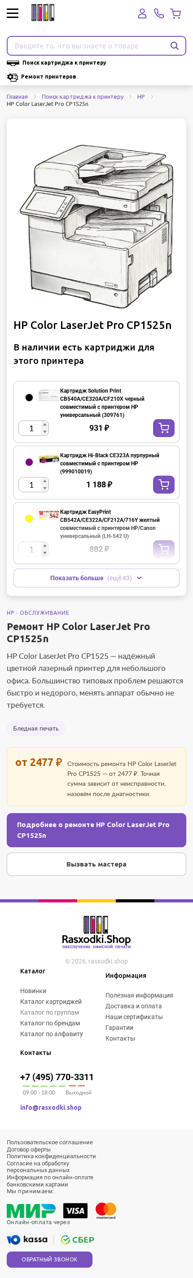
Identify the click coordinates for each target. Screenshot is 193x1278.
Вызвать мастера (96, 864)
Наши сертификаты (134, 1016)
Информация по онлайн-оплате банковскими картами (50, 1181)
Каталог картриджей (51, 1001)
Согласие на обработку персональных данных (38, 1167)
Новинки (33, 990)
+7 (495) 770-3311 (57, 1077)
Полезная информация (139, 995)
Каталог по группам (49, 1012)
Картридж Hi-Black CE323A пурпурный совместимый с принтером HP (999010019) (109, 463)
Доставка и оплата (133, 1006)
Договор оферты (29, 1149)
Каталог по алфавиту (51, 1033)
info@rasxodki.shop (51, 1107)
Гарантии (119, 1027)
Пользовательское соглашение (50, 1142)
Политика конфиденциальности (51, 1156)
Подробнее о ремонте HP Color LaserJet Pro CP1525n (93, 830)
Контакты (120, 1038)
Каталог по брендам (50, 1023)
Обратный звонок (49, 1259)
